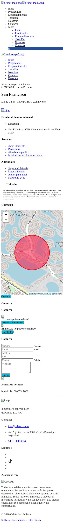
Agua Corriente (16, 146)
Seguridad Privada (18, 168)
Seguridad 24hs (16, 177)
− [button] (6, 220)
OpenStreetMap (44, 293)
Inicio (11, 8)
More (11, 27)
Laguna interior (16, 171)
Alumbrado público (18, 152)
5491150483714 (17, 441)
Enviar (6, 375)
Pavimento (14, 149)
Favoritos (13, 78)
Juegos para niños (17, 174)
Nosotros (13, 20)
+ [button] (6, 214)
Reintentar (8, 332)
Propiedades (14, 11)
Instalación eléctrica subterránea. (25, 155)
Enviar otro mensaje (13, 322)
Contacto (13, 23)
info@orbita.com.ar (18, 426)
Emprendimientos (17, 14)
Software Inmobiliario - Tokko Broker (21, 520)
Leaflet (32, 293)
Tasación (13, 17)
